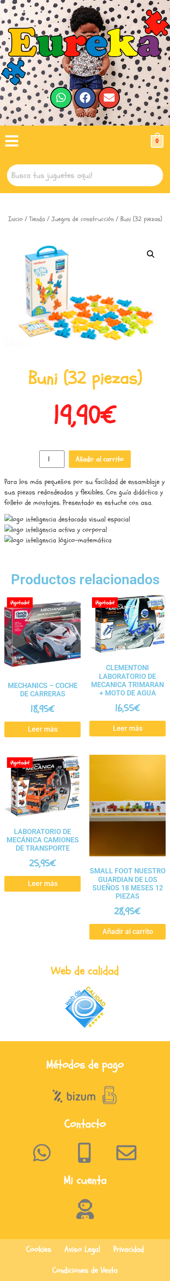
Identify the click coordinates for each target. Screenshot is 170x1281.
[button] (12, 141)
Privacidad (128, 1249)
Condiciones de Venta (85, 1270)
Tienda (37, 219)
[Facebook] (85, 98)
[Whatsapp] (61, 98)
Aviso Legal (82, 1249)
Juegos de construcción (82, 219)
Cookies (38, 1249)
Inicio (15, 219)
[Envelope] (109, 98)
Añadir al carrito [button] (127, 931)
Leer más (43, 729)
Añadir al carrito (100, 459)
